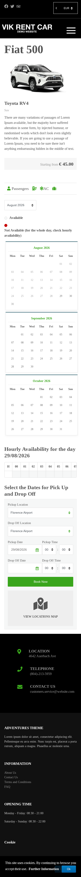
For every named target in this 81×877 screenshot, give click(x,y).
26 (61, 358)
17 (41, 350)
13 (70, 342)
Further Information (44, 869)
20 (70, 350)
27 (70, 358)
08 (22, 342)
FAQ (7, 786)
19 (61, 350)
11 (51, 342)
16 (32, 350)
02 (32, 334)
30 (70, 296)
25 (51, 358)
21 (12, 358)
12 (61, 342)
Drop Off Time (51, 560)
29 (61, 296)
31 (12, 304)
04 (51, 334)
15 (22, 350)
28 (12, 366)
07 (12, 342)
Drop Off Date (17, 560)
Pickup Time (50, 542)
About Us (10, 772)
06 (70, 334)
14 (12, 350)
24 (41, 358)
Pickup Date (15, 542)
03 (41, 334)
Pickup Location (18, 504)
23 (32, 358)
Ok (69, 869)
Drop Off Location (19, 523)
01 (22, 334)
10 (41, 342)
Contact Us (11, 777)
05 (61, 334)
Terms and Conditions (17, 782)
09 (32, 342)
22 (22, 358)
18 (51, 350)
